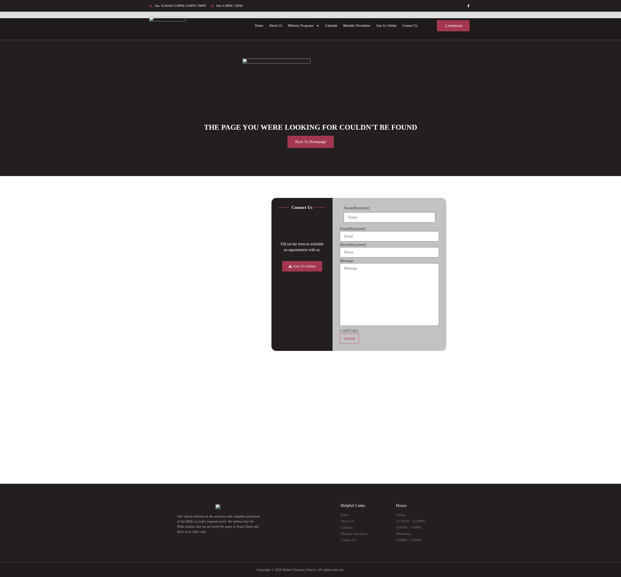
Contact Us (409, 25)
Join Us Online (386, 25)
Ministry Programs (301, 25)
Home (259, 25)
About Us (275, 25)
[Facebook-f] (468, 5)
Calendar (331, 25)
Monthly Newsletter (356, 25)
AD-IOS (354, 569)
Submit (349, 338)
